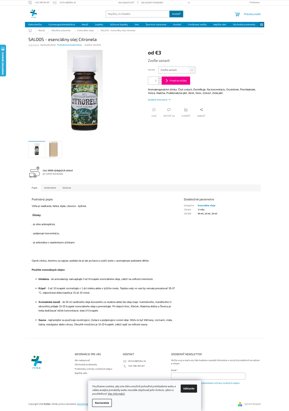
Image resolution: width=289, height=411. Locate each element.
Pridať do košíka (178, 80)
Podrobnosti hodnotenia (69, 45)
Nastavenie (102, 403)
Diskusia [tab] (67, 188)
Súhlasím (189, 388)
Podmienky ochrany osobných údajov (93, 369)
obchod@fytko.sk (137, 361)
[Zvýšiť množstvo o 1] (160, 79)
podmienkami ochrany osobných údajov (220, 383)
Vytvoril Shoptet (252, 404)
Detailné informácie (158, 100)
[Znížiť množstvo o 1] (160, 82)
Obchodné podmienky (152, 2)
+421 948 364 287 (136, 366)
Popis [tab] (34, 188)
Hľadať (176, 13)
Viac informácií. (116, 394)
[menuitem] (35, 24)
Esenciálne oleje (206, 205)
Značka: (92, 45)
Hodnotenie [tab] (50, 188)
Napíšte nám (81, 373)
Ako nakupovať (126, 2)
